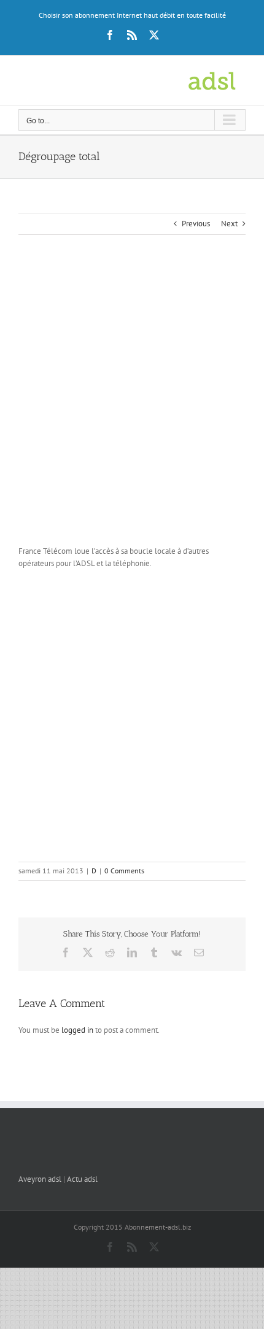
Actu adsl (82, 1179)
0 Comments (124, 870)
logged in (77, 1030)
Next (229, 223)
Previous (196, 223)
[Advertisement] (132, 403)
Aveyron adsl (39, 1179)
